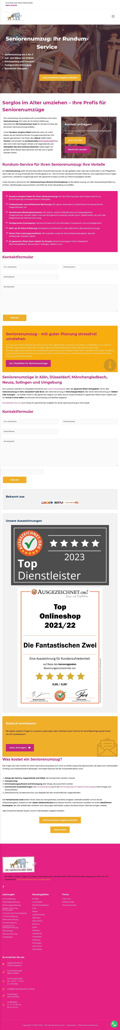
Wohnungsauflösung (11, 905)
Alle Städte (37, 949)
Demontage (7, 931)
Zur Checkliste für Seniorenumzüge (28, 363)
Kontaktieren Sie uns (11, 403)
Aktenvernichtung (10, 920)
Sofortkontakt (68, 902)
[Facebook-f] (3, 887)
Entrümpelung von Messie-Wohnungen (77, 787)
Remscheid (37, 921)
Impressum (71, 1025)
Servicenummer (69, 905)
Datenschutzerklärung (88, 1025)
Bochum (36, 924)
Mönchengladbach (40, 905)
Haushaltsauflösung (11, 902)
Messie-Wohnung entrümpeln (10, 909)
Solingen (36, 930)
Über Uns (66, 899)
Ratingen (36, 918)
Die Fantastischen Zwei (54, 1025)
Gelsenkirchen (38, 915)
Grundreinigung (44, 787)
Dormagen (37, 943)
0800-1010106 (11, 5)
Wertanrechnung (32, 218)
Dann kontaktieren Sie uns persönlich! (33, 879)
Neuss (35, 912)
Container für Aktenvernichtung (10, 927)
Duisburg (36, 940)
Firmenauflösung (9, 916)
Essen (34, 927)
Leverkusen (37, 902)
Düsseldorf (37, 937)
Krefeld (35, 899)
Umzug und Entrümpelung (14, 913)
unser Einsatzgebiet (56, 389)
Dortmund (37, 946)
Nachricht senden (77, 149)
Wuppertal (37, 934)
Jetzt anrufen (75, 140)
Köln (34, 908)
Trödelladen (7, 937)
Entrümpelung (8, 899)
